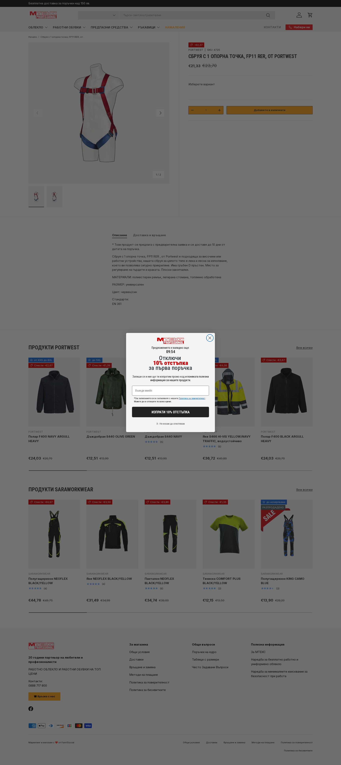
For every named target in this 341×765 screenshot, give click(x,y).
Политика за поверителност (192, 398)
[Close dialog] (209, 338)
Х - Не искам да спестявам (170, 423)
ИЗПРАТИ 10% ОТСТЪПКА (171, 412)
